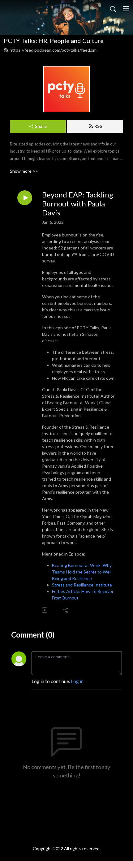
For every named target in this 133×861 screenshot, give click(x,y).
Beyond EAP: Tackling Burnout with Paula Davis (77, 203)
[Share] (65, 610)
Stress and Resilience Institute (82, 584)
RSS (98, 126)
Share (41, 126)
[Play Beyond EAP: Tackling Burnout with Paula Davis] (24, 197)
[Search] (113, 8)
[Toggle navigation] (126, 9)
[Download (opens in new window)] (45, 610)
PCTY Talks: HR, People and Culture (54, 40)
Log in (77, 681)
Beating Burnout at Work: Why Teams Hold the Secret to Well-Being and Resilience (82, 572)
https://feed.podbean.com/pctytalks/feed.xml (53, 50)
